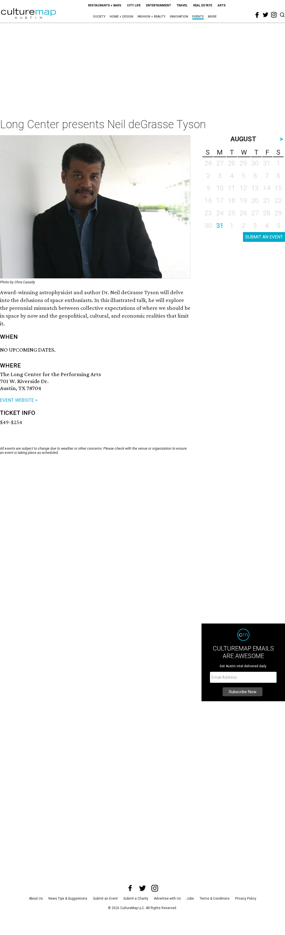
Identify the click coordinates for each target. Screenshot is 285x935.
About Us (36, 898)
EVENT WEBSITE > (19, 400)
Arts (222, 5)
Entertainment (158, 5)
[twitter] (265, 14)
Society (99, 16)
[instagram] (274, 14)
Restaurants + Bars (104, 5)
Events (198, 16)
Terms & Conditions (215, 898)
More (212, 16)
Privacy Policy (245, 898)
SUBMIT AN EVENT (264, 237)
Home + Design (121, 16)
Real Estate (202, 5)
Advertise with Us (167, 898)
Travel (182, 5)
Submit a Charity (135, 898)
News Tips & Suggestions (67, 898)
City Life (134, 5)
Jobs (190, 898)
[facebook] (257, 15)
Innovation (179, 16)
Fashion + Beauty (151, 16)
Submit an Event (105, 898)
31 (219, 226)
